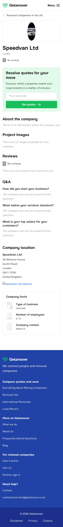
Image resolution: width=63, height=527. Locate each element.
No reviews (13, 60)
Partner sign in (11, 475)
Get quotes (29, 104)
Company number (27, 325)
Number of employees (30, 314)
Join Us (7, 468)
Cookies (48, 520)
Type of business (27, 304)
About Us (8, 431)
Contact (7, 490)
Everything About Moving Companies (25, 388)
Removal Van (10, 395)
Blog (5, 445)
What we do (10, 424)
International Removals (17, 402)
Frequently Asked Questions (20, 438)
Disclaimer (16, 520)
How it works (10, 461)
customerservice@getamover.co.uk (24, 497)
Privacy (33, 520)
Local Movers (11, 409)
